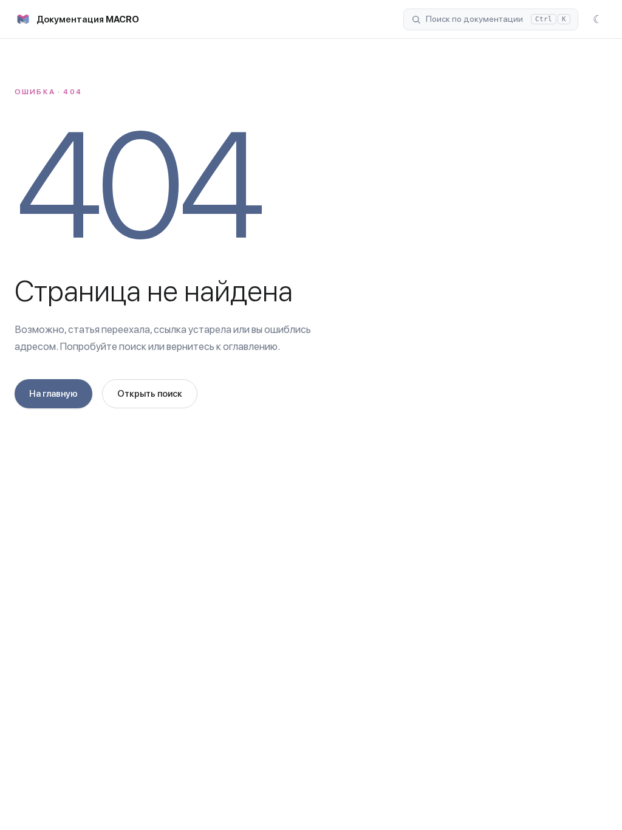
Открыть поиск (149, 393)
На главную (53, 393)
